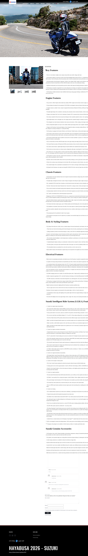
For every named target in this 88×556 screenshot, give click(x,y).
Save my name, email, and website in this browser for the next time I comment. (61, 510)
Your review (47, 497)
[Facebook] (10, 535)
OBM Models (43, 3)
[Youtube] (12, 535)
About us (37, 3)
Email (46, 507)
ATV (53, 3)
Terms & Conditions (36, 535)
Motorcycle (48, 3)
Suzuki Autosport (25, 3)
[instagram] (15, 535)
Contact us (32, 3)
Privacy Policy (35, 537)
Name (46, 505)
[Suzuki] (14, 2)
